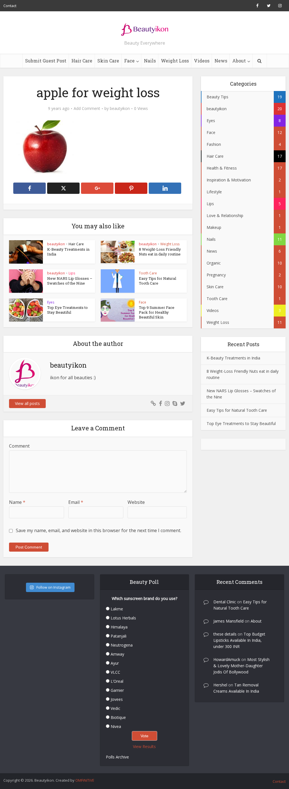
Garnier (117, 690)
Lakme (117, 609)
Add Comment (87, 108)
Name (17, 502)
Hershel (220, 685)
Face (129, 61)
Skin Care (108, 61)
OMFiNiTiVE (84, 780)
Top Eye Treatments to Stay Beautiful (67, 310)
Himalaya (119, 627)
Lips (72, 273)
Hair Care (81, 61)
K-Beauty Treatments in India (68, 252)
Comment (19, 446)
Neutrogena (122, 645)
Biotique (118, 717)
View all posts (27, 403)
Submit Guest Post (45, 61)
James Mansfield (228, 621)
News (220, 61)
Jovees (117, 699)
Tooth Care (148, 273)
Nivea (116, 726)
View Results (144, 746)
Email (75, 502)
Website (136, 502)
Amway (117, 654)
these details (225, 634)
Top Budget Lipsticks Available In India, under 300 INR (239, 640)
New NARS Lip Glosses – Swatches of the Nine (69, 281)
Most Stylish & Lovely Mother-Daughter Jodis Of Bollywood (241, 666)
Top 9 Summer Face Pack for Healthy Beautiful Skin (156, 312)
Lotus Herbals (123, 618)
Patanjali (118, 636)
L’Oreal (117, 681)
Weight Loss (175, 61)
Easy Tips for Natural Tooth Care (157, 281)
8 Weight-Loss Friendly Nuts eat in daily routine (160, 252)
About (239, 61)
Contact (9, 5)
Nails (150, 61)
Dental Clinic (224, 601)
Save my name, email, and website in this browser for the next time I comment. (98, 530)
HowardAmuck (226, 659)
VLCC (115, 672)
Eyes (50, 302)
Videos (201, 61)
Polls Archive (117, 757)
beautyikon (120, 108)
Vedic (115, 708)
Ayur (115, 663)
